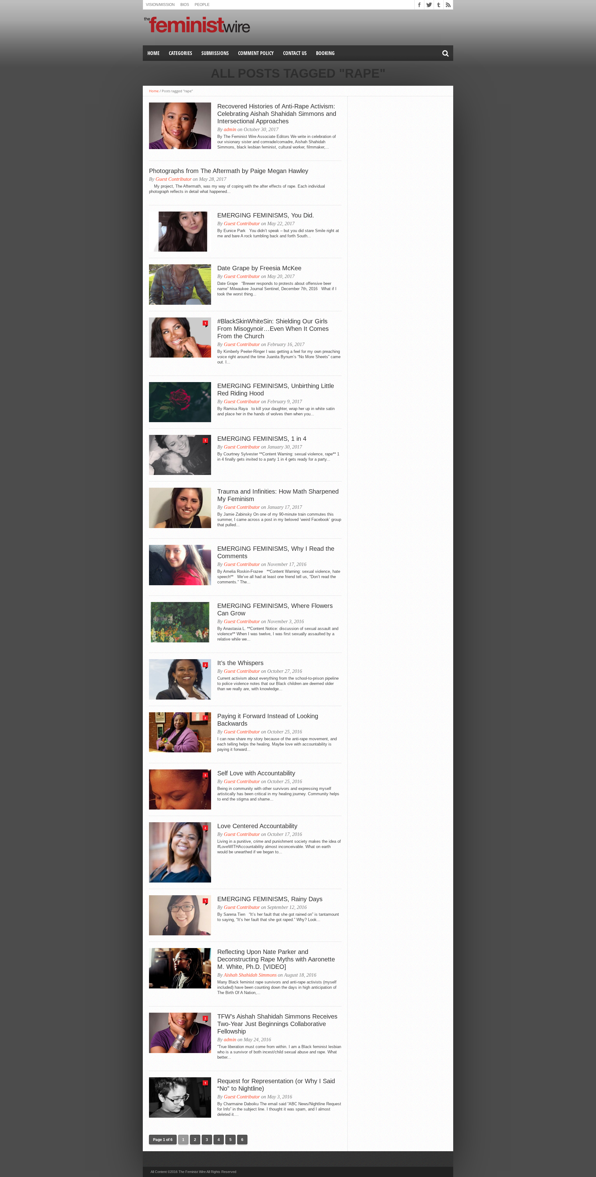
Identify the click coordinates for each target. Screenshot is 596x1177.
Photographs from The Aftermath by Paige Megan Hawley (228, 170)
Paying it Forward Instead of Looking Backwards (267, 720)
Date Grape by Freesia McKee (259, 268)
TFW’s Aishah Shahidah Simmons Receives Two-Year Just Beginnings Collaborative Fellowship (277, 1024)
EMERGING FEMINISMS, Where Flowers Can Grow (275, 609)
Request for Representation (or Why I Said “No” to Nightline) (276, 1085)
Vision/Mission (160, 4)
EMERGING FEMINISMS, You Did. (265, 215)
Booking (325, 53)
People (202, 4)
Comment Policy (256, 53)
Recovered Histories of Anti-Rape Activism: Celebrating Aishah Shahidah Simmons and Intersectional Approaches (276, 114)
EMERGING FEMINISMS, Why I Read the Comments (275, 552)
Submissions (215, 53)
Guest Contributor (174, 179)
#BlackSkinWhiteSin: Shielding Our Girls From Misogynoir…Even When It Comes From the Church (273, 329)
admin (230, 129)
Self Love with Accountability (256, 773)
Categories (180, 53)
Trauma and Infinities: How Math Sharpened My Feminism (278, 495)
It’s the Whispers (240, 662)
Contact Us (295, 53)
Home (153, 53)
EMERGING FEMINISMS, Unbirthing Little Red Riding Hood (275, 389)
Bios (184, 4)
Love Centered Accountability (257, 826)
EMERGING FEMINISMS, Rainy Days (270, 899)
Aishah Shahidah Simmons (250, 975)
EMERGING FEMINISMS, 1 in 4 (261, 438)
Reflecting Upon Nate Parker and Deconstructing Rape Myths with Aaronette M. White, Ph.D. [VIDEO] (276, 959)
